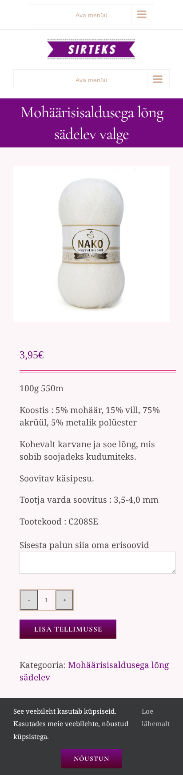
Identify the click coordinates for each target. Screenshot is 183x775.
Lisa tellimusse (68, 629)
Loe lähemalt (156, 717)
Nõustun (91, 759)
